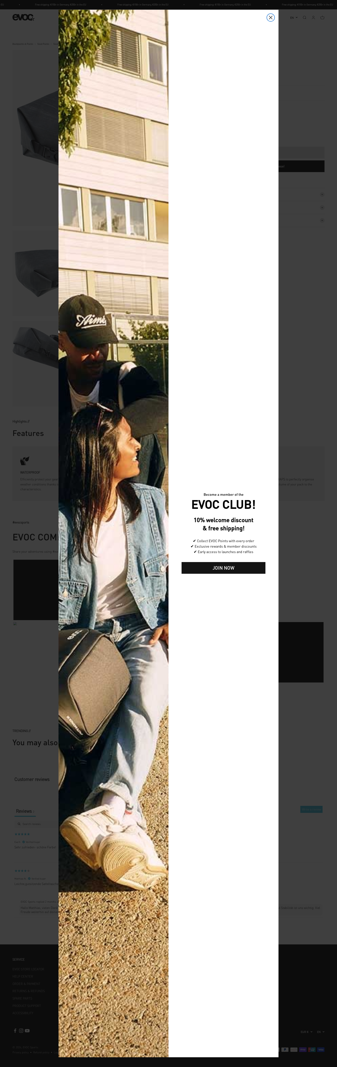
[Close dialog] (271, 17)
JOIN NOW (223, 568)
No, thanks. (223, 580)
